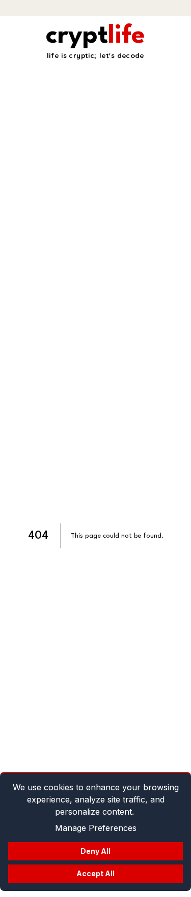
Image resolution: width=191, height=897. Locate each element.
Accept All (95, 873)
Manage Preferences (96, 828)
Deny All (95, 851)
